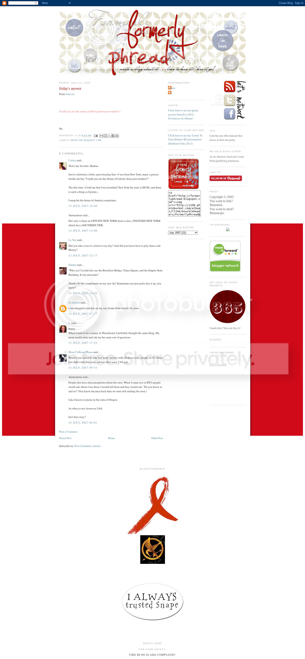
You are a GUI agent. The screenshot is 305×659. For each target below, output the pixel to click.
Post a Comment (68, 431)
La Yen (72, 240)
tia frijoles (74, 302)
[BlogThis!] (105, 136)
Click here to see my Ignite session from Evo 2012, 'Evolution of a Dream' (183, 114)
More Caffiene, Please (80, 352)
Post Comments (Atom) (87, 446)
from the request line (86, 140)
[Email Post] (95, 136)
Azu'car (70, 94)
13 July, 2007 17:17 (83, 314)
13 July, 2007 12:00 (83, 230)
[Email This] (101, 136)
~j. (170, 93)
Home (111, 438)
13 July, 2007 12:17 (83, 255)
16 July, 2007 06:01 (83, 422)
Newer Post (65, 438)
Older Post (157, 438)
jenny (172, 88)
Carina (72, 160)
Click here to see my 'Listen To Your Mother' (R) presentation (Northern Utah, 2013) (185, 139)
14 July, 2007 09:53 (83, 367)
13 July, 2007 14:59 (83, 293)
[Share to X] (109, 136)
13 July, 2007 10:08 (83, 206)
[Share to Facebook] (113, 136)
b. (69, 323)
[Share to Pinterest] (117, 136)
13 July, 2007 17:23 (83, 343)
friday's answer (70, 88)
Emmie (72, 265)
